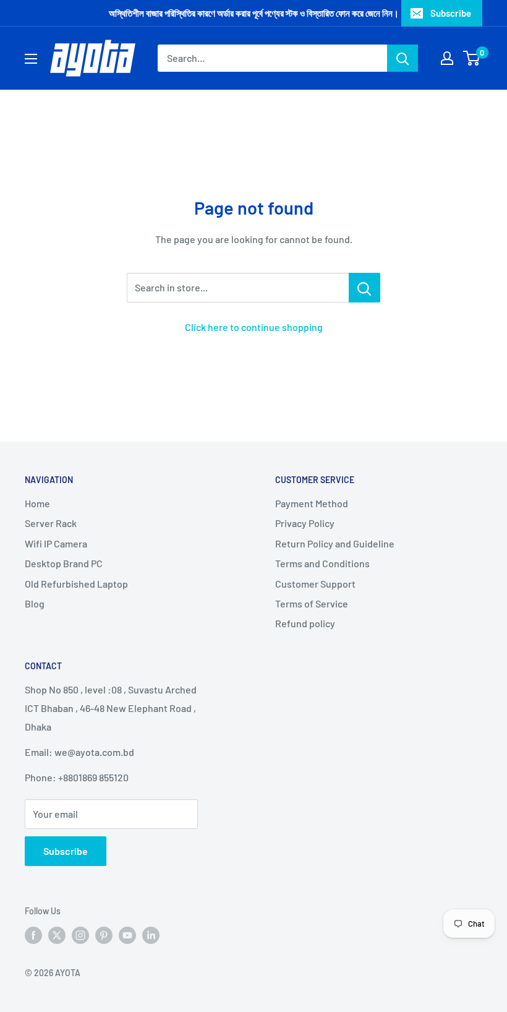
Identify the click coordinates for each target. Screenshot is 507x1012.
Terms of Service (311, 603)
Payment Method (311, 503)
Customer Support (315, 584)
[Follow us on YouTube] (127, 935)
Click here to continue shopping (254, 327)
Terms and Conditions (322, 563)
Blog (35, 603)
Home (37, 503)
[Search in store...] (364, 287)
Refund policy (305, 623)
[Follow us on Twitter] (57, 935)
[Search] (402, 58)
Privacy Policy (304, 523)
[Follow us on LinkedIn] (151, 935)
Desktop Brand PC (64, 563)
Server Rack (51, 523)
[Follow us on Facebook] (33, 935)
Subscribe (450, 13)
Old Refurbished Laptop (76, 584)
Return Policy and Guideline (334, 543)
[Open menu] (31, 59)
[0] (472, 58)
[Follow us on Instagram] (80, 935)
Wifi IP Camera (56, 543)
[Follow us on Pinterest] (104, 935)
